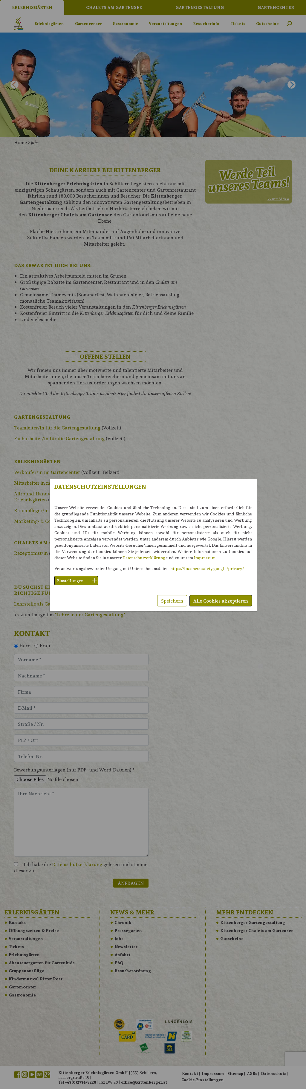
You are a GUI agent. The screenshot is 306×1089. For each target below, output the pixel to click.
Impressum (204, 557)
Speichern (172, 600)
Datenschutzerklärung (144, 557)
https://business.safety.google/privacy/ (207, 568)
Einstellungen (70, 580)
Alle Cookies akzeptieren (220, 600)
